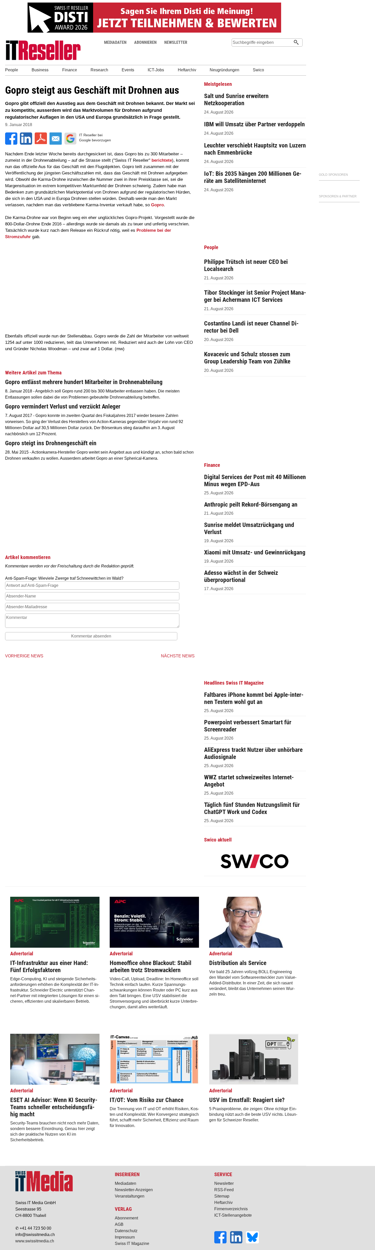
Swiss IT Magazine (132, 1243)
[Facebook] (222, 1242)
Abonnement (126, 1218)
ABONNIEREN (145, 42)
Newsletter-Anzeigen (134, 1190)
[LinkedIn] (238, 1242)
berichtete (162, 160)
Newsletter (224, 1183)
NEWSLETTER (175, 42)
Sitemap (221, 1196)
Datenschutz (126, 1231)
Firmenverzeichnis (231, 1209)
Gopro (157, 204)
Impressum (125, 1237)
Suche (235, 52)
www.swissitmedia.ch (34, 1241)
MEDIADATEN (115, 42)
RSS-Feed (224, 1190)
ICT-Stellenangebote (233, 1215)
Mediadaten (125, 1183)
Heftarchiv (223, 1202)
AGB (119, 1224)
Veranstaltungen (129, 1196)
